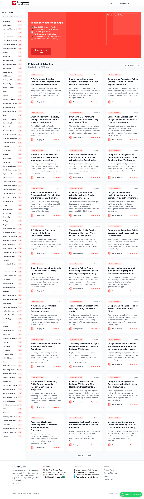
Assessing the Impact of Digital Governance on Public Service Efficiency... (84, 425)
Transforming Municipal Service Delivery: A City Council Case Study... (84, 308)
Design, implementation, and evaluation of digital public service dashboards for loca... (122, 271)
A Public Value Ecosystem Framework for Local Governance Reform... (43, 233)
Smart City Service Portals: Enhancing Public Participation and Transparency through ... (45, 195)
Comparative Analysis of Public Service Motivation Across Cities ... (123, 308)
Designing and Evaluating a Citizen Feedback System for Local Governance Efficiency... (122, 425)
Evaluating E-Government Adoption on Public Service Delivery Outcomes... (82, 195)
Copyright (108, 476)
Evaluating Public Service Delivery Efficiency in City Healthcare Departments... (82, 384)
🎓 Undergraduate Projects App (85, 470)
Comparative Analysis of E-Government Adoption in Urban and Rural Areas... (122, 384)
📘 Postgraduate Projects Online (86, 477)
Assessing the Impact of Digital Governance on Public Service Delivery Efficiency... (84, 346)
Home (111, 3)
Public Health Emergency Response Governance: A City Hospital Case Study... (83, 82)
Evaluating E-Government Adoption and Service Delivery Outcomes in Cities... (83, 119)
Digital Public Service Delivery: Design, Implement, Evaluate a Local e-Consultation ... (122, 119)
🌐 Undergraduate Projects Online (86, 475)
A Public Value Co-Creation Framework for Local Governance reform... (44, 308)
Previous (80, 455)
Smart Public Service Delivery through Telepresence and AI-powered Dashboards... (45, 119)
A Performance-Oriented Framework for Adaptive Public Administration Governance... (45, 82)
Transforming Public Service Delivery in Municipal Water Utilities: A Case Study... (82, 233)
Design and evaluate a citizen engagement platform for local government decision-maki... (122, 346)
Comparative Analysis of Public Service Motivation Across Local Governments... (123, 233)
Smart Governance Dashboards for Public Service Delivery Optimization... (46, 271)
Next (89, 455)
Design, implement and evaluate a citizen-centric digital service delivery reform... (123, 195)
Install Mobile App (124, 3)
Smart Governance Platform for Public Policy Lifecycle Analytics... (46, 346)
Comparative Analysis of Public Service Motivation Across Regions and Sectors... (123, 82)
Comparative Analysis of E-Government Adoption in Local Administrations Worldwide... (122, 157)
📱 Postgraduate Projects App (85, 472)
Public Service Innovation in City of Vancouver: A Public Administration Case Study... (82, 157)
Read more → (57, 102)
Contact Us (108, 479)
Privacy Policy (109, 470)
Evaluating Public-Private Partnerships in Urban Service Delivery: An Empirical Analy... (83, 271)
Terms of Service (110, 473)
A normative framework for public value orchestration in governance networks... (44, 157)
